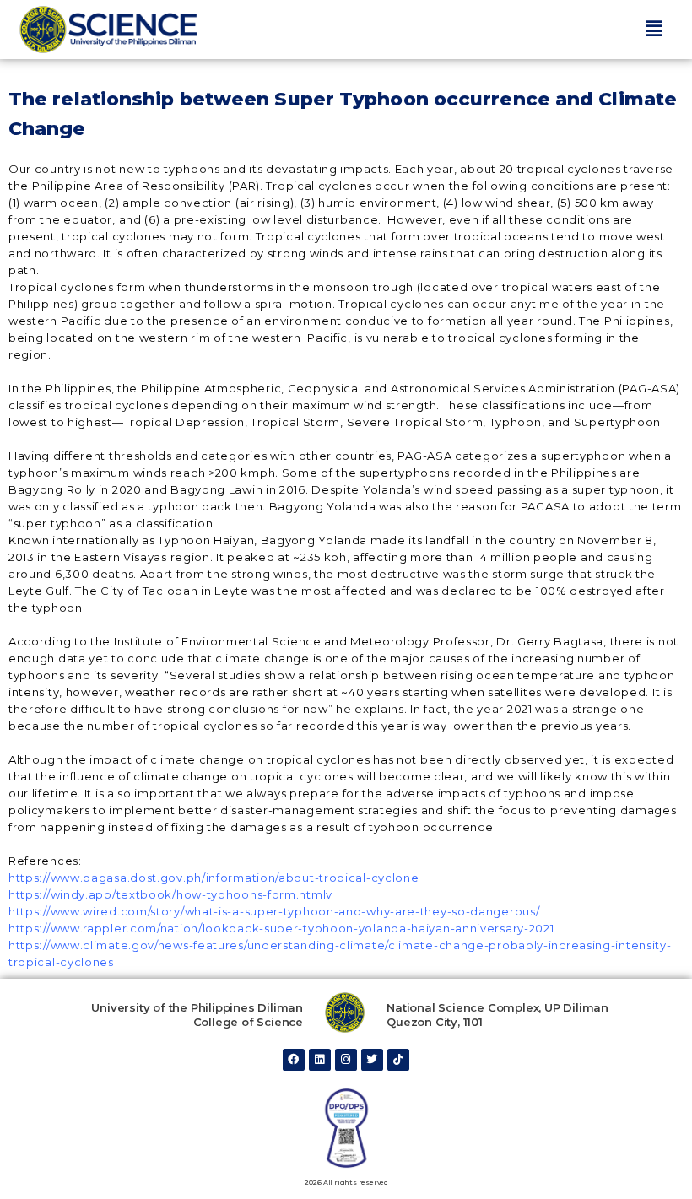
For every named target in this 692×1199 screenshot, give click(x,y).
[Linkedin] (320, 1060)
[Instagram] (346, 1060)
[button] (653, 30)
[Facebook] (294, 1060)
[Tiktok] (398, 1060)
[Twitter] (372, 1060)
